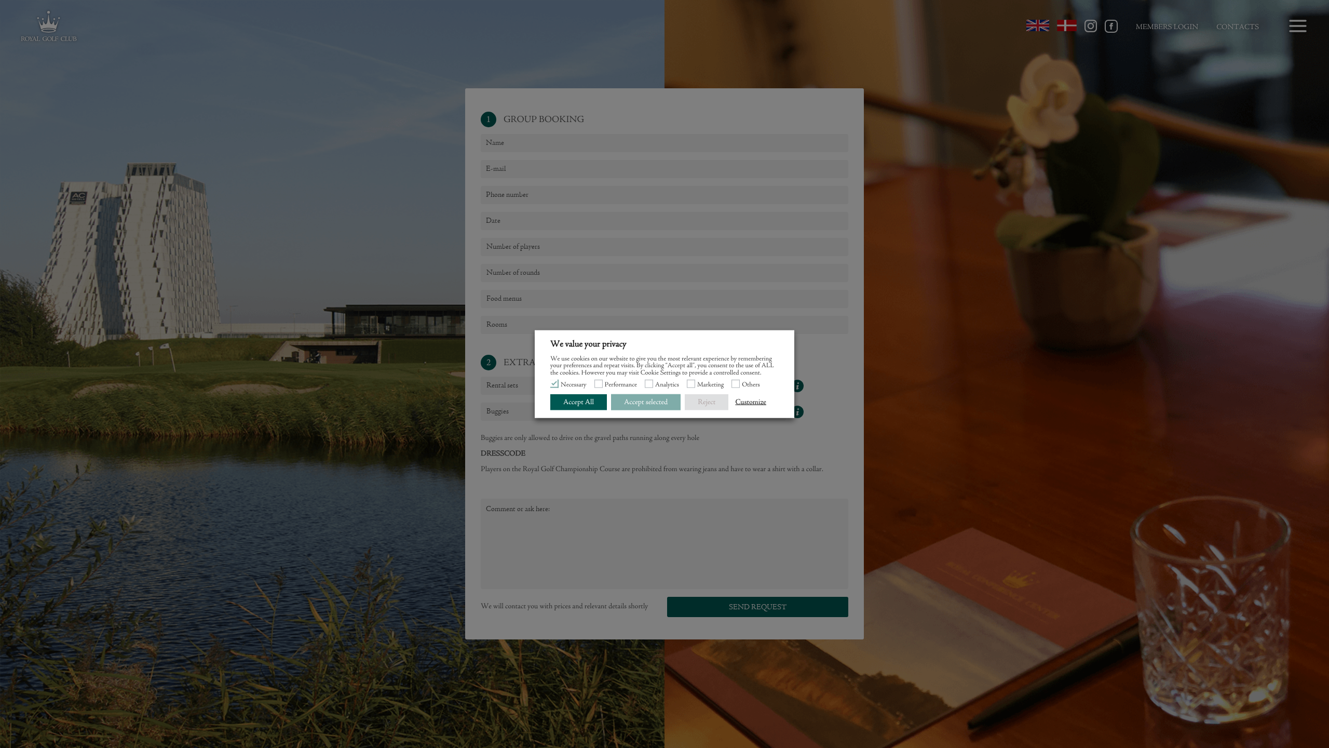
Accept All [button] (578, 401)
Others (751, 385)
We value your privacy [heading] (588, 344)
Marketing (710, 385)
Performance (621, 385)
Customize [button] (750, 401)
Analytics (667, 385)
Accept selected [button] (646, 401)
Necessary (574, 385)
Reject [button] (706, 401)
